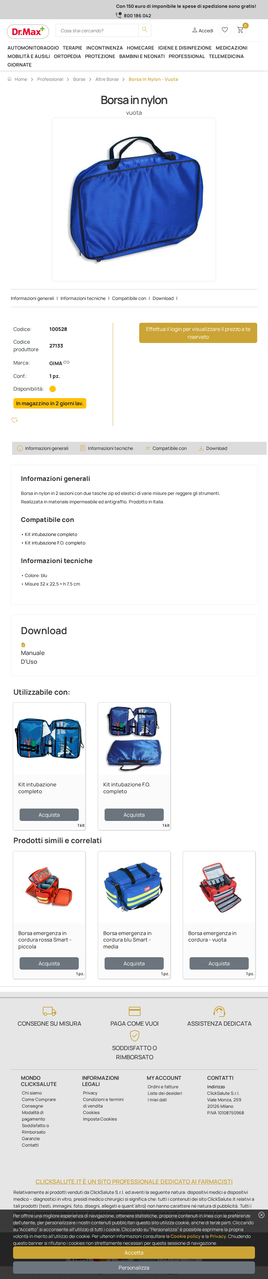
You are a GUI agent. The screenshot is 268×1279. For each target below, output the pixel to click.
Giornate (20, 64)
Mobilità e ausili (29, 56)
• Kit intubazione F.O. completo (53, 543)
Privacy (218, 1236)
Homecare (140, 47)
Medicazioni (231, 47)
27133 (56, 345)
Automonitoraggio (33, 47)
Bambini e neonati (142, 56)
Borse (79, 79)
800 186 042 (137, 15)
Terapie (72, 47)
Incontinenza (104, 47)
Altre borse (107, 79)
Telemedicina (226, 56)
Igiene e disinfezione (185, 47)
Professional (187, 56)
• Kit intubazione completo (49, 534)
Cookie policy (186, 1236)
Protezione (100, 56)
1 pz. (54, 376)
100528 (58, 329)
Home (17, 79)
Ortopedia (67, 56)
